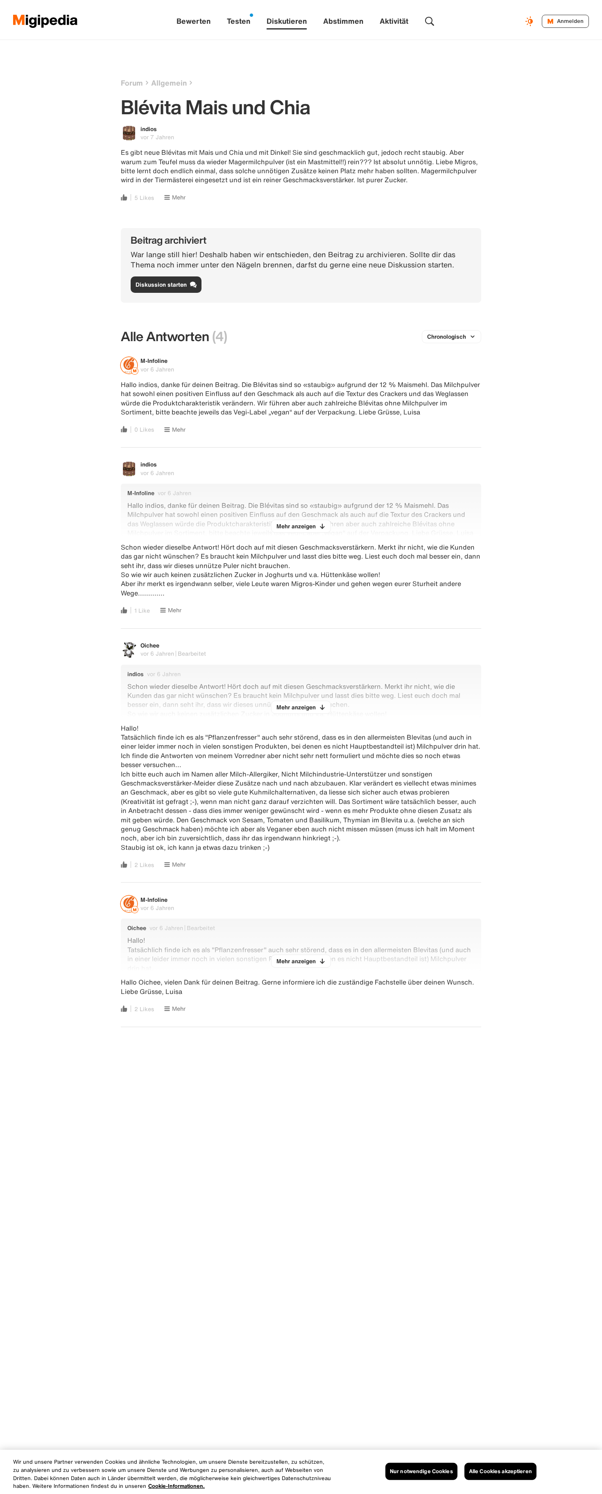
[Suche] (429, 21)
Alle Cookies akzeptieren (500, 1471)
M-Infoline (153, 360)
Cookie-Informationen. (176, 1485)
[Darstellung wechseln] (530, 21)
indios (148, 128)
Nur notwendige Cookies (421, 1471)
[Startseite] (45, 21)
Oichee (149, 645)
